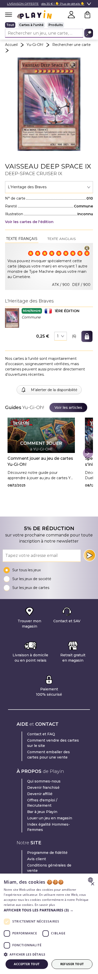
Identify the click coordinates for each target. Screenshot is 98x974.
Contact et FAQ (41, 734)
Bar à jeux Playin (42, 811)
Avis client (36, 859)
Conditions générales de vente (49, 868)
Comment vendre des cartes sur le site (53, 743)
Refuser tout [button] (72, 964)
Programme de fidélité (47, 852)
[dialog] (49, 924)
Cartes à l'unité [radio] (31, 25)
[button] (12, 318)
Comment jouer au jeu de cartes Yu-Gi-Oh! (40, 461)
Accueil (11, 44)
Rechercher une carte (71, 44)
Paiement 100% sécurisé (49, 692)
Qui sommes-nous (44, 781)
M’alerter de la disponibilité (54, 390)
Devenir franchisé (43, 787)
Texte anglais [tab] (61, 238)
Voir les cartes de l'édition (29, 222)
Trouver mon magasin (29, 624)
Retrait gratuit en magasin (72, 658)
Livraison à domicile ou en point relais (30, 658)
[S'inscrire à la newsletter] (89, 555)
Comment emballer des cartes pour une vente (48, 755)
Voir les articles (68, 407)
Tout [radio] (10, 25)
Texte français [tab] (21, 238)
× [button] (92, 884)
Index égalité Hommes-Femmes (48, 827)
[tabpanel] (49, 266)
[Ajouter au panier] (87, 336)
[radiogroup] (49, 25)
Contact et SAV (66, 621)
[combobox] (49, 187)
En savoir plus (45, 905)
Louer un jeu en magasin (49, 818)
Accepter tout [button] (26, 964)
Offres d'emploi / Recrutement (42, 803)
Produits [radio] (55, 25)
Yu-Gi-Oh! (35, 44)
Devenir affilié (40, 794)
